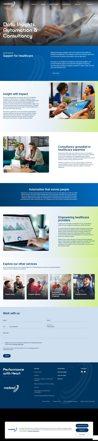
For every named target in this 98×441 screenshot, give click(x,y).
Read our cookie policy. (33, 431)
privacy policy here (18, 344)
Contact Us (90, 4)
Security (36, 387)
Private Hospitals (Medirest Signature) (44, 395)
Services (36, 368)
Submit (7, 355)
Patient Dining (37, 372)
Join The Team (62, 375)
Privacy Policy (34, 348)
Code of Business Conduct (70, 401)
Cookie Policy (56, 401)
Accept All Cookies (82, 425)
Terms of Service (6, 349)
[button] (12, 430)
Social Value (61, 368)
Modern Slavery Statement (88, 401)
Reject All (82, 430)
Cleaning (36, 375)
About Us (60, 379)
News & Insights (62, 372)
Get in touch (55, 73)
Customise (82, 434)
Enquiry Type (49, 325)
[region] (49, 430)
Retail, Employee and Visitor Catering (44, 384)
